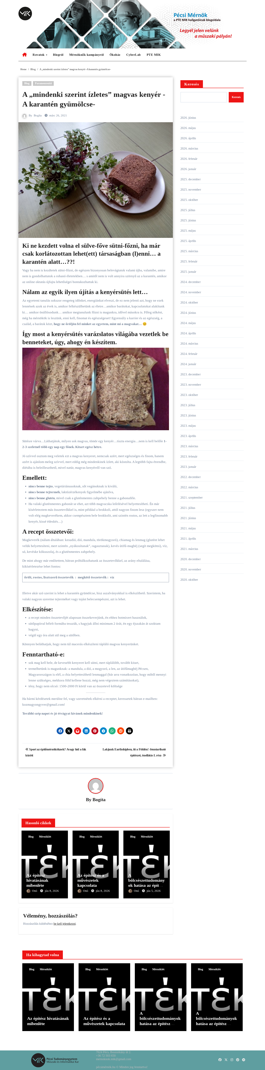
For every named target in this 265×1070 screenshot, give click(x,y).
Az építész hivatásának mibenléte (37, 880)
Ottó (35, 890)
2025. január (188, 271)
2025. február (188, 261)
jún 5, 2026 (154, 890)
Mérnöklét (45, 836)
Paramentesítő (43, 83)
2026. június (188, 117)
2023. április (188, 436)
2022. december (190, 477)
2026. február (188, 158)
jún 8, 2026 (52, 890)
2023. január (188, 466)
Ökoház (115, 54)
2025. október (189, 199)
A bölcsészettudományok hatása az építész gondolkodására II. (146, 883)
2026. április (188, 138)
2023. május (188, 425)
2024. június (188, 312)
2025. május (188, 230)
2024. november (190, 292)
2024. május (188, 323)
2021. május (188, 528)
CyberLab (133, 54)
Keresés (191, 84)
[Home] (24, 54)
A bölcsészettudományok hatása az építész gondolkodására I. (216, 1021)
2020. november (190, 569)
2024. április (188, 333)
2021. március (189, 548)
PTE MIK (154, 54)
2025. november (190, 189)
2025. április (188, 241)
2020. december (190, 559)
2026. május (188, 128)
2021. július (187, 507)
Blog (26, 83)
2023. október (189, 395)
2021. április (188, 538)
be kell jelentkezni (65, 923)
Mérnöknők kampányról (86, 54)
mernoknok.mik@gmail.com (113, 1059)
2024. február (188, 353)
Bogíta (38, 115)
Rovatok (39, 54)
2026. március (189, 148)
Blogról (58, 54)
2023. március (189, 446)
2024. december (190, 282)
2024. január (188, 364)
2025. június (188, 220)
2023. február (188, 456)
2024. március (189, 343)
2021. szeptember (191, 497)
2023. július (187, 405)
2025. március (189, 251)
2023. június (188, 415)
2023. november (190, 384)
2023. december (190, 374)
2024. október (189, 302)
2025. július (187, 210)
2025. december (190, 179)
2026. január (188, 169)
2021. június (188, 518)
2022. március (189, 487)
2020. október (189, 579)
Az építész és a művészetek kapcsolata (90, 880)
